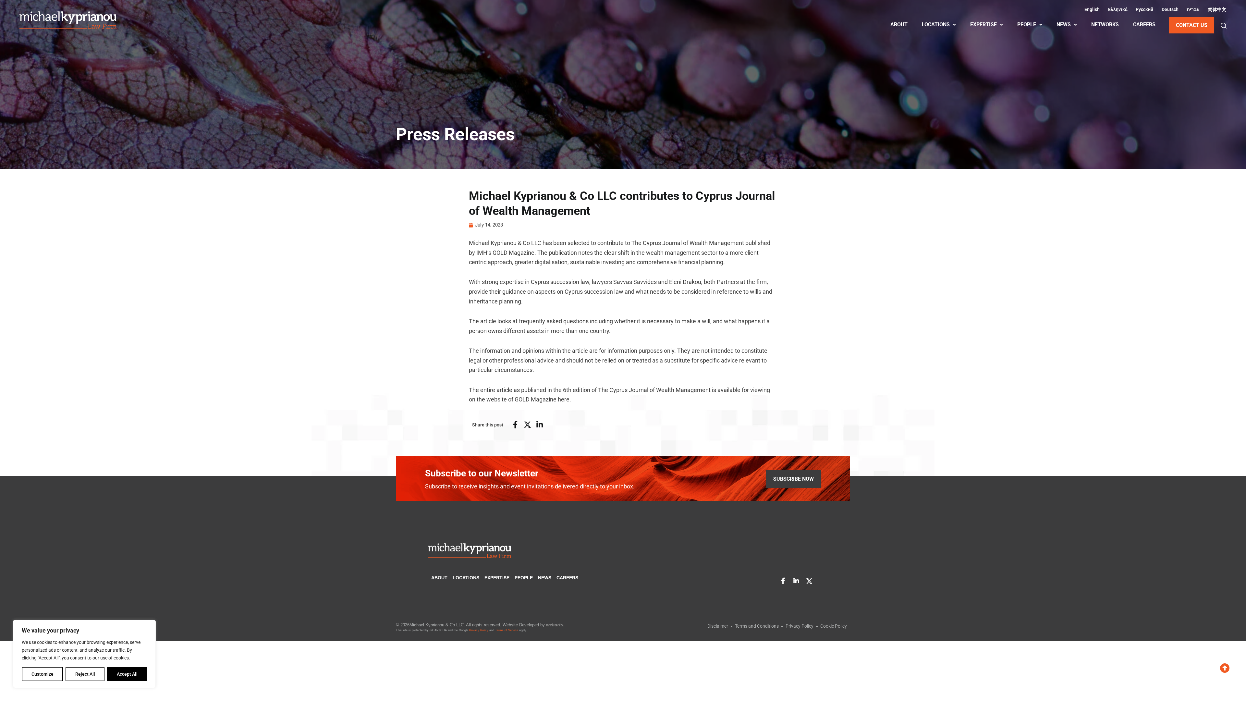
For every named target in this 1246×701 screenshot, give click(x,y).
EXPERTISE (983, 24)
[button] (1224, 26)
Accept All (127, 674)
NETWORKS (1105, 24)
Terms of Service (506, 630)
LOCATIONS (936, 24)
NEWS (1064, 24)
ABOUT (899, 24)
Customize (42, 674)
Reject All (85, 674)
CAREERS (1144, 24)
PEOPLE (1026, 24)
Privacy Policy (478, 630)
